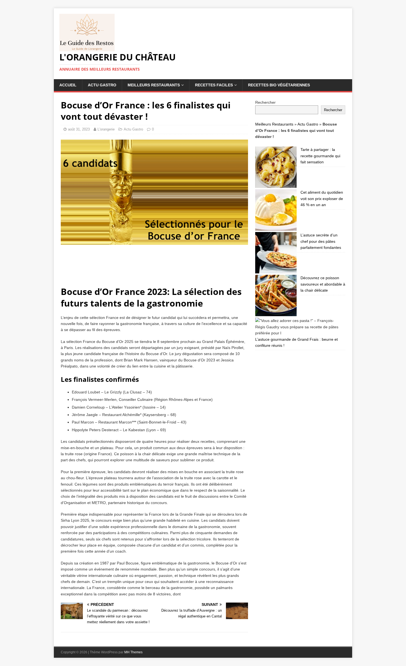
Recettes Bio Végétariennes (279, 85)
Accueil (68, 85)
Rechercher (265, 102)
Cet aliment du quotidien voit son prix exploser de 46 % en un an (321, 198)
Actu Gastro (102, 85)
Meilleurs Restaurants (154, 85)
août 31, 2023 (79, 129)
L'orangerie (106, 129)
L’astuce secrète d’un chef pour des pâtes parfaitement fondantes (320, 241)
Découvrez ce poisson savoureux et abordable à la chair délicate (322, 284)
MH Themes (133, 652)
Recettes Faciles (214, 85)
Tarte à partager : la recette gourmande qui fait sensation (320, 155)
